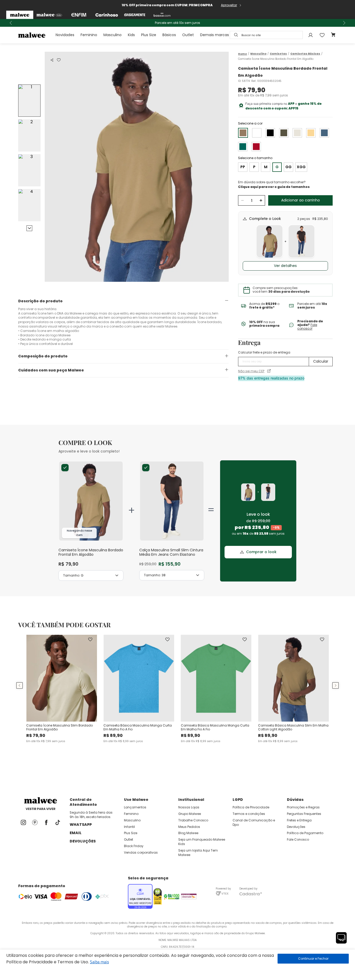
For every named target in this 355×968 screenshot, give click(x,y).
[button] (52, 60)
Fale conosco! (307, 327)
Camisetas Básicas (305, 54)
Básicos (169, 34)
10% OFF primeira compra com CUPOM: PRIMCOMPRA (167, 5)
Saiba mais (99, 962)
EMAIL (76, 832)
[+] (261, 200)
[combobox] (266, 35)
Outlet (188, 34)
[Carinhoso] (106, 15)
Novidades (65, 34)
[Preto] (270, 132)
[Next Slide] (344, 23)
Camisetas (278, 54)
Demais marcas (214, 34)
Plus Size (148, 34)
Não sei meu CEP (251, 371)
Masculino (112, 34)
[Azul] (324, 132)
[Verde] (283, 132)
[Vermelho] (256, 146)
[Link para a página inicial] (242, 54)
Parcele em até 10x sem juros (177, 23)
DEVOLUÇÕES (83, 841)
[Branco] (256, 132)
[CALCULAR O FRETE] (321, 361)
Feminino (89, 34)
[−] (242, 200)
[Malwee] (19, 15)
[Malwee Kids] (49, 15)
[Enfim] (78, 15)
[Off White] (297, 132)
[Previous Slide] (11, 23)
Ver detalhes (285, 265)
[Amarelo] (310, 132)
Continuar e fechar (313, 959)
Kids (131, 34)
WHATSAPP (81, 824)
